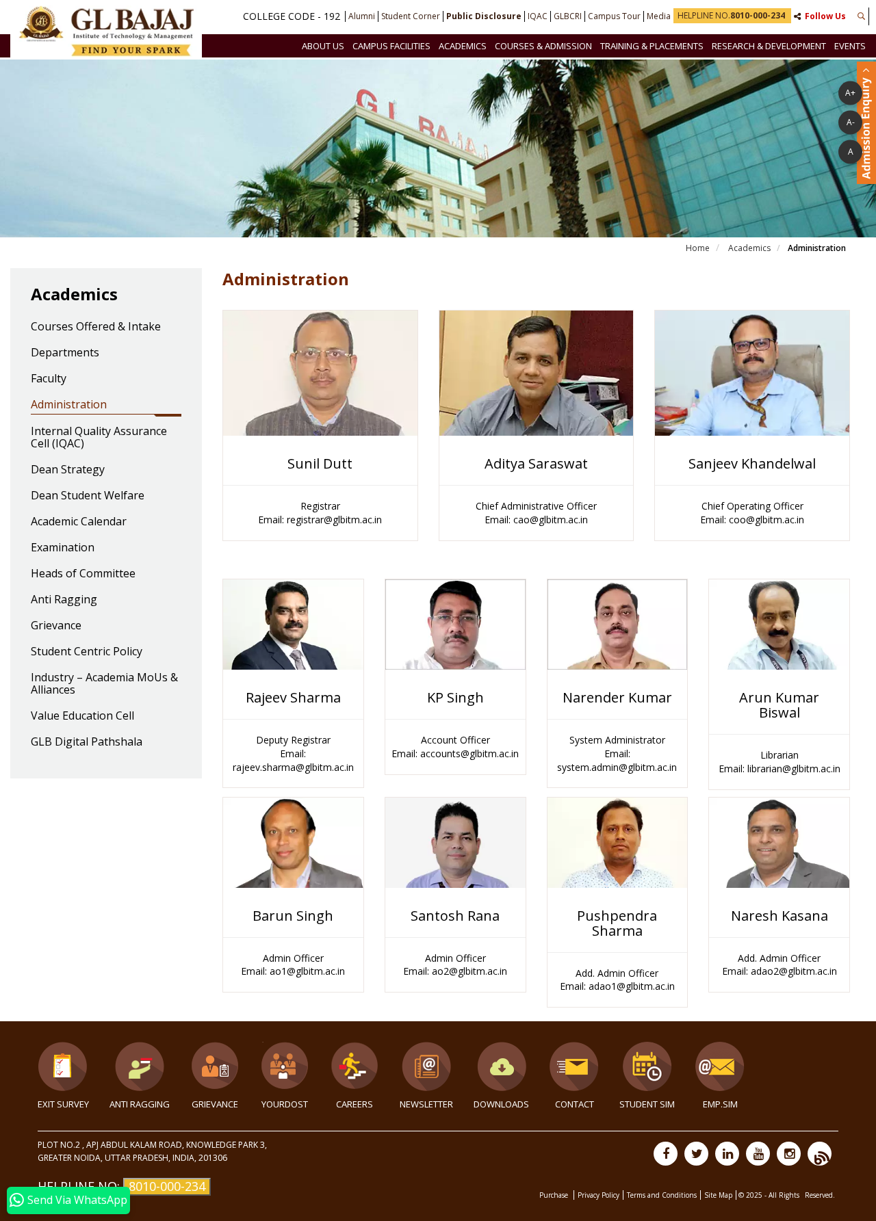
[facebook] (666, 1154)
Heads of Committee (83, 574)
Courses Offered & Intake (96, 327)
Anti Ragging (64, 600)
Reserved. (820, 1195)
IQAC (538, 16)
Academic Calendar (79, 522)
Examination (62, 548)
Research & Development (769, 46)
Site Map (718, 1195)
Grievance (56, 626)
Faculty (48, 379)
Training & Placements (652, 46)
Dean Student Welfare (87, 496)
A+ (850, 92)
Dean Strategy (68, 470)
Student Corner (410, 16)
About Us (323, 46)
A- (851, 121)
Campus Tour (614, 16)
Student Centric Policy (86, 652)
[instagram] (789, 1154)
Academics (463, 46)
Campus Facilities (391, 46)
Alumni (361, 16)
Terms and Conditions (662, 1195)
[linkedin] (727, 1154)
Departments (65, 353)
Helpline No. (731, 15)
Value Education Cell (82, 716)
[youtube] (758, 1154)
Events (850, 46)
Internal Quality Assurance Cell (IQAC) (99, 438)
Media (659, 16)
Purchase (554, 1195)
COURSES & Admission (543, 46)
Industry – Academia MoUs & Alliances (104, 684)
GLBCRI (568, 16)
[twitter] (696, 1154)
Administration (69, 405)
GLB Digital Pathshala (86, 742)
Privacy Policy (598, 1195)
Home (698, 248)
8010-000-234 (167, 1186)
